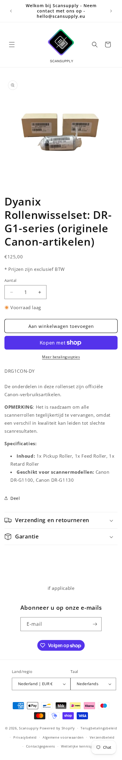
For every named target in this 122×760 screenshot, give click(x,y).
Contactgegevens (40, 746)
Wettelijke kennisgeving (81, 746)
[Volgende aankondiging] (111, 11)
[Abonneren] (94, 624)
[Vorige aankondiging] (10, 11)
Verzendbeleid (102, 737)
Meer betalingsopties (61, 356)
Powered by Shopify (57, 728)
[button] (11, 44)
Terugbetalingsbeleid (99, 728)
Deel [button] (15, 498)
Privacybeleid (25, 737)
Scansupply (28, 728)
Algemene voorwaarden (63, 737)
